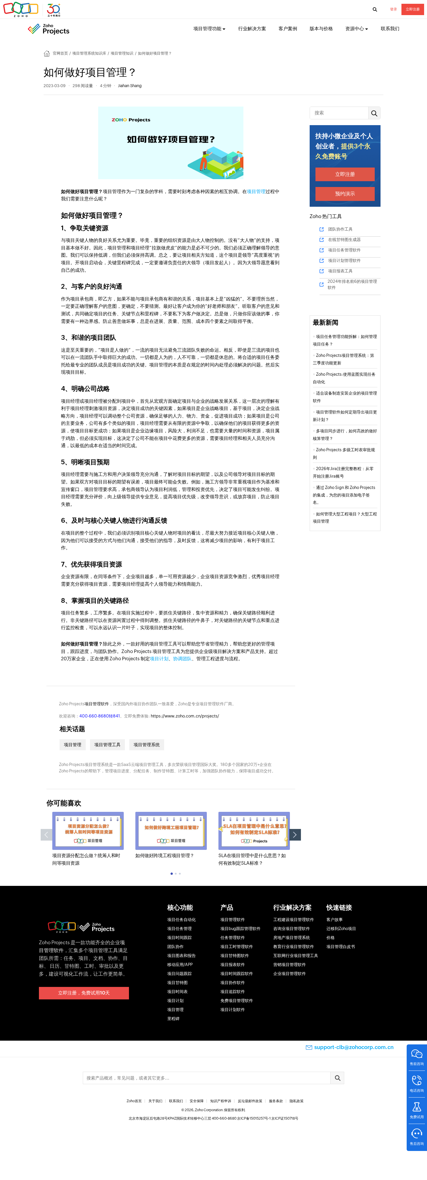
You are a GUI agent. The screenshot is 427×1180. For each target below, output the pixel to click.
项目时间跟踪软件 (236, 973)
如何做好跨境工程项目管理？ (164, 855)
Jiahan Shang (130, 85)
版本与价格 (321, 28)
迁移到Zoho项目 (341, 928)
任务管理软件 (232, 937)
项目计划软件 (232, 1009)
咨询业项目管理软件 (291, 928)
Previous (46, 835)
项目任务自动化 (181, 919)
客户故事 (334, 919)
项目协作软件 (232, 982)
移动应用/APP (180, 964)
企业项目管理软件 (289, 973)
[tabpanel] (88, 839)
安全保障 (197, 1101)
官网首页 (60, 53)
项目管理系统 (147, 744)
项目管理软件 (97, 703)
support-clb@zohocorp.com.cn (354, 1047)
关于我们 (155, 1101)
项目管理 (256, 191)
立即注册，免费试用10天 (84, 993)
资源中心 (354, 28)
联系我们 (390, 28)
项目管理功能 (207, 28)
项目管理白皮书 (340, 946)
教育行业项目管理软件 (293, 946)
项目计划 (159, 658)
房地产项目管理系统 (291, 937)
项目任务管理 (179, 928)
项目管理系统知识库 (89, 53)
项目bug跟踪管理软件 (240, 928)
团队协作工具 (340, 229)
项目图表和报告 (181, 955)
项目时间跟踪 (179, 937)
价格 (330, 937)
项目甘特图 (177, 982)
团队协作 (175, 946)
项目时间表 (177, 991)
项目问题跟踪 (179, 973)
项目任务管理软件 (344, 250)
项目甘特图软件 (234, 955)
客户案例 (288, 28)
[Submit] (337, 1078)
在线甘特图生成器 (344, 239)
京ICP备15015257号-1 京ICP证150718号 (267, 1118)
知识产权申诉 (220, 1101)
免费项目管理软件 (236, 1000)
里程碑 (173, 1018)
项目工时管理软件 (236, 946)
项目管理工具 (107, 744)
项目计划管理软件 (344, 260)
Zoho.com (32, 9)
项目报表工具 (340, 271)
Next (295, 835)
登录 (393, 9)
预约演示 (345, 194)
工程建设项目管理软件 (293, 919)
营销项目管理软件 (289, 964)
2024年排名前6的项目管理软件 (352, 284)
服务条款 (276, 1101)
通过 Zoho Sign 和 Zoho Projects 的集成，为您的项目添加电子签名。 (344, 495)
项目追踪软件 (232, 991)
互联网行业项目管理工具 (295, 955)
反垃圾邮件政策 (250, 1101)
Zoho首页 (134, 1101)
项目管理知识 (122, 53)
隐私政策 (297, 1101)
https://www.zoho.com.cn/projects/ (185, 716)
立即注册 (413, 9)
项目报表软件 (232, 964)
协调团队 (182, 658)
